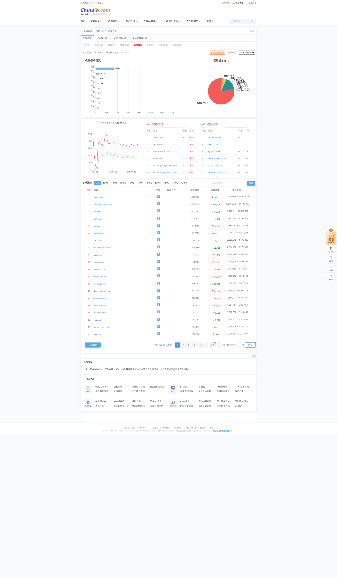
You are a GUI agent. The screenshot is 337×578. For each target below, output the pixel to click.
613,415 (196, 291)
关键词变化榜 (120, 38)
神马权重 (177, 45)
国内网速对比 (223, 406)
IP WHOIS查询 (242, 387)
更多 (209, 21)
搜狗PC (111, 45)
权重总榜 (87, 38)
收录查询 (99, 406)
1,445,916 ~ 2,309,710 (237, 326)
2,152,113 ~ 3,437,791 (237, 269)
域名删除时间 (101, 391)
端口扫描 (239, 391)
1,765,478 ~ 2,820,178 (237, 290)
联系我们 (142, 428)
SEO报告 (239, 406)
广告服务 (154, 428)
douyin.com (99, 269)
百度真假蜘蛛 (186, 391)
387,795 (196, 276)
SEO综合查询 (138, 391)
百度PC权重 (156, 401)
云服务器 (225, 431)
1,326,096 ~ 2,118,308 (237, 334)
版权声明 (189, 428)
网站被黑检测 (205, 401)
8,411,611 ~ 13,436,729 (237, 211)
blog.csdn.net (100, 277)
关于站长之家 (129, 428)
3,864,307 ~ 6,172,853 (237, 225)
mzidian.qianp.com (217, 158)
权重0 (106, 183)
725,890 (196, 247)
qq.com (97, 212)
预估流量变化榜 (139, 38)
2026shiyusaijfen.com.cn (164, 172)
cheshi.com (158, 137)
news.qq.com (100, 284)
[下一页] (219, 345)
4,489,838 (195, 197)
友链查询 (118, 391)
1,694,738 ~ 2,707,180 (237, 305)
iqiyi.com (98, 334)
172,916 (196, 327)
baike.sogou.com (102, 291)
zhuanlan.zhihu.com (103, 204)
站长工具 (100, 30)
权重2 (123, 183)
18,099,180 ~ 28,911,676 (237, 197)
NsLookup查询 (157, 387)
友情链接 (166, 428)
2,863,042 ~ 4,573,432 (237, 240)
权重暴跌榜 (212, 124)
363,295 (196, 320)
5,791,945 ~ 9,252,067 (237, 218)
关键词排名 (100, 401)
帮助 (211, 428)
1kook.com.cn (159, 158)
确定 (250, 345)
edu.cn (97, 226)
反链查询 (136, 401)
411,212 (196, 255)
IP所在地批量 (205, 391)
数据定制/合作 (217, 53)
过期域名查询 (138, 387)
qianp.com (213, 144)
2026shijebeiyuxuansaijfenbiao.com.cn (166, 165)
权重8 (175, 183)
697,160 (196, 262)
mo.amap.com (215, 137)
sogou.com (99, 262)
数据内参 (112, 30)
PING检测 (185, 401)
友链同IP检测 (223, 391)
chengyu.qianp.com (217, 172)
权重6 (158, 183)
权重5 (149, 183)
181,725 (196, 305)
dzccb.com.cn (215, 165)
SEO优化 (95, 21)
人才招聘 (201, 428)
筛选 (251, 183)
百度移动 (98, 45)
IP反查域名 (222, 387)
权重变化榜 (102, 38)
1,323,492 (195, 211)
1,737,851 (195, 219)
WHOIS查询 (101, 387)
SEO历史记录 (205, 406)
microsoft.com (100, 305)
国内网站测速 (223, 401)
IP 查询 (183, 387)
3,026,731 (195, 204)
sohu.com (98, 219)
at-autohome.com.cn (163, 151)
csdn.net (98, 255)
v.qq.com (98, 320)
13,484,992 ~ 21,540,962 (237, 204)
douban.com (100, 313)
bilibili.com (98, 233)
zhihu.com (98, 197)
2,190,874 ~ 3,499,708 (237, 262)
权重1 (114, 183)
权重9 (184, 183)
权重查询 (113, 21)
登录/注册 (252, 3)
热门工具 (130, 21)
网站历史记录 (186, 406)
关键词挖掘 (119, 401)
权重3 (131, 183)
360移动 (163, 45)
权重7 (166, 183)
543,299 (196, 298)
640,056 (196, 240)
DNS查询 (118, 387)
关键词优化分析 (121, 406)
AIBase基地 (149, 21)
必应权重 (138, 45)
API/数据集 (192, 21)
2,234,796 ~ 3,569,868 (237, 254)
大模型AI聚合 (171, 21)
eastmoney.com (101, 327)
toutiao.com (99, 298)
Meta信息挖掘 (138, 406)
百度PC (86, 45)
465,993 (196, 284)
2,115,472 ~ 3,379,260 (237, 276)
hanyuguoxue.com (102, 248)
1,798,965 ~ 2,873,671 (237, 283)
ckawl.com (158, 144)
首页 (83, 21)
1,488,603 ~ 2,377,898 (237, 319)
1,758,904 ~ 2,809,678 (237, 298)
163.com (98, 240)
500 (213, 345)
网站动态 (177, 428)
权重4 (140, 183)
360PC (150, 45)
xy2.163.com (214, 151)
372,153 (196, 233)
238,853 (196, 269)
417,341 (196, 312)
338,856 (196, 334)
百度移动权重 (156, 406)
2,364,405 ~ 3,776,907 (237, 247)
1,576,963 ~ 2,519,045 (237, 312)
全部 (97, 183)
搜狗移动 (124, 45)
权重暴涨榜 (157, 124)
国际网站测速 (241, 401)
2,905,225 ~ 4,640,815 (237, 233)
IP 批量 (202, 387)
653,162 (196, 226)
